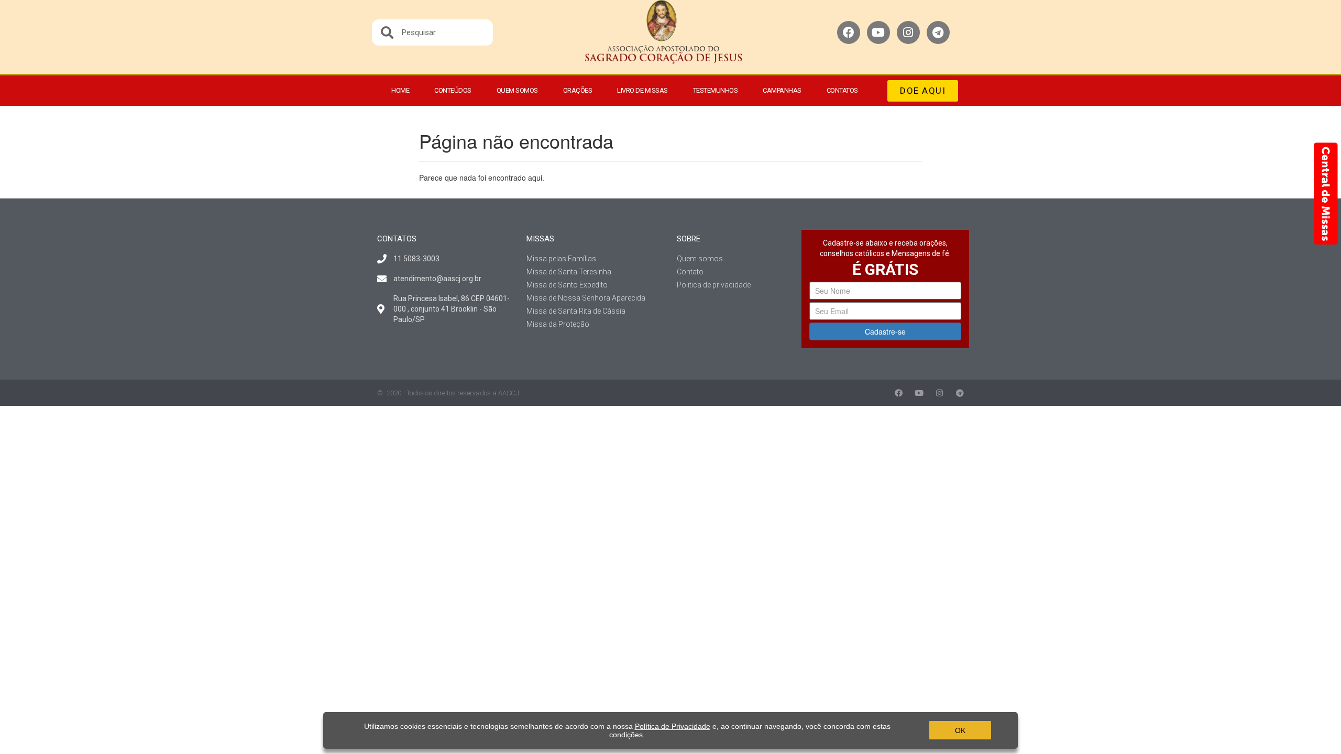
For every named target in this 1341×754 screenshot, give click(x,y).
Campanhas (782, 90)
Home (400, 90)
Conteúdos (452, 90)
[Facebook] (848, 32)
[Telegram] (938, 32)
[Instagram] (908, 32)
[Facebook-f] (899, 393)
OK (960, 730)
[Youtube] (878, 32)
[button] (922, 91)
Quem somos (517, 90)
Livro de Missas (642, 90)
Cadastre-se (885, 331)
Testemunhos (715, 90)
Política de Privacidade (672, 726)
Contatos (842, 90)
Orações (577, 90)
